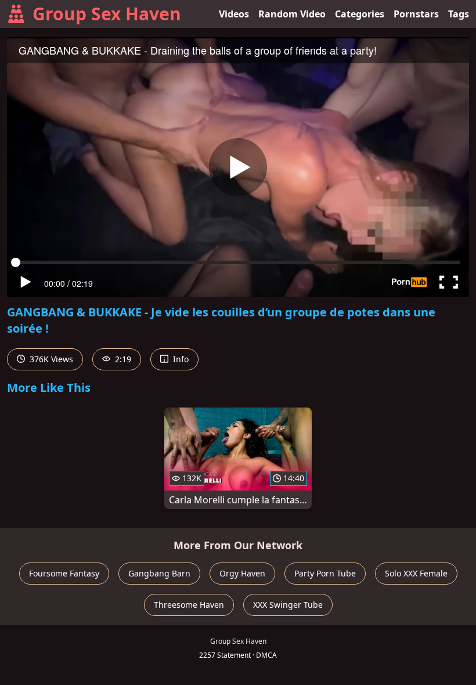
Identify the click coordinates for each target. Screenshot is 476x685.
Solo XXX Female (416, 573)
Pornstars (416, 14)
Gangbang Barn (159, 573)
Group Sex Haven (107, 14)
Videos (234, 14)
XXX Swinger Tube (288, 604)
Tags (458, 14)
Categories (359, 14)
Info (180, 359)
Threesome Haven (189, 604)
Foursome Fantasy (64, 573)
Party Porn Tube (325, 573)
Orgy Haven (242, 573)
